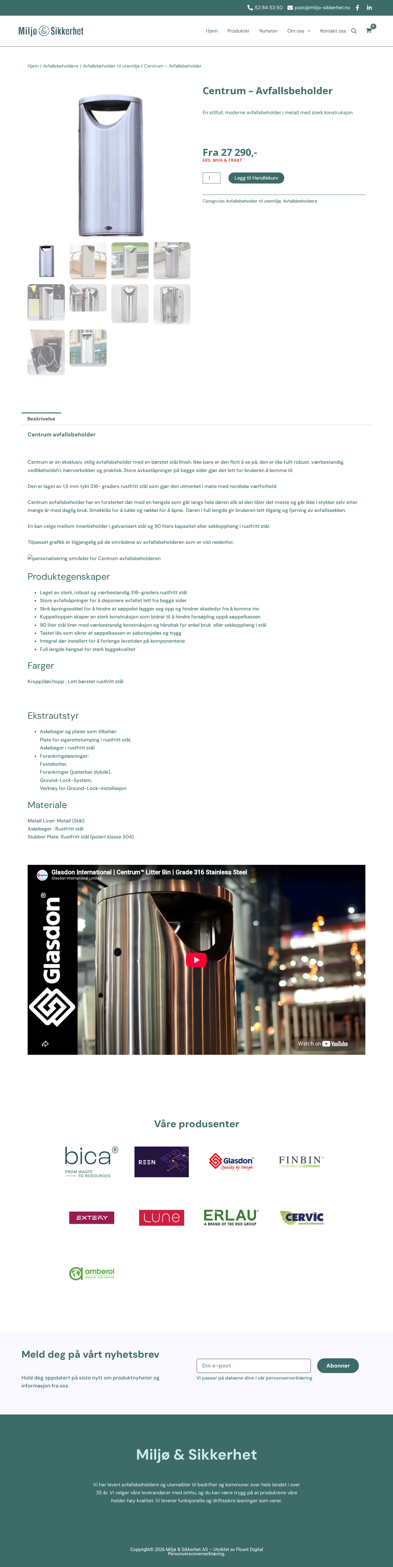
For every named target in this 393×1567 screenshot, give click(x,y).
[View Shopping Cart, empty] (369, 31)
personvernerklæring (289, 1378)
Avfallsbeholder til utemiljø (111, 66)
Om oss (295, 31)
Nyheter (268, 31)
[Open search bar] (354, 31)
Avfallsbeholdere (61, 66)
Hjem (212, 31)
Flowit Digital (249, 1549)
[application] (307, 31)
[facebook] (358, 7)
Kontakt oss (333, 31)
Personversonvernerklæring (196, 1554)
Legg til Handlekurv (256, 178)
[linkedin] (370, 7)
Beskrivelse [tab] (41, 419)
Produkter (239, 31)
